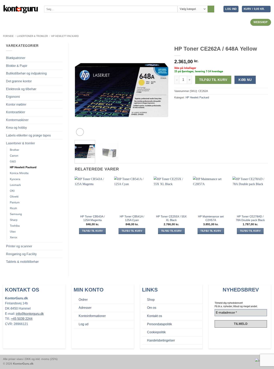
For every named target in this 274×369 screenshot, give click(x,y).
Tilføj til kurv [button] (92, 231)
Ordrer (83, 299)
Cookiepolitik (156, 332)
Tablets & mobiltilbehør (22, 261)
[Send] (211, 9)
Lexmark (15, 185)
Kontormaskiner (17, 120)
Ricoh (13, 208)
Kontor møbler (16, 104)
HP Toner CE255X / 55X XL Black (171, 218)
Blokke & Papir (16, 65)
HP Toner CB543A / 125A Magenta (92, 218)
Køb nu (245, 80)
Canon (14, 155)
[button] (230, 9)
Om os (151, 307)
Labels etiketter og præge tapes (28, 135)
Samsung (16, 214)
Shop (151, 299)
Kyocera (15, 179)
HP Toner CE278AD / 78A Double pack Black (250, 218)
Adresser (85, 307)
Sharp (13, 219)
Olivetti (14, 196)
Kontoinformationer (92, 316)
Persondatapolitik (159, 324)
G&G (13, 161)
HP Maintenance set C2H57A (211, 218)
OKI (12, 190)
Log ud (83, 324)
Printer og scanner (19, 246)
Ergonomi (13, 96)
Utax (13, 231)
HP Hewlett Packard (65, 36)
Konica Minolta (19, 173)
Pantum (15, 202)
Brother (14, 149)
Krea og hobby (16, 127)
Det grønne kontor (19, 81)
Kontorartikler (15, 112)
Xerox (13, 237)
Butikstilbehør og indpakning (26, 73)
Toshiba (15, 225)
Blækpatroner (15, 58)
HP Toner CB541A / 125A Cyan (132, 218)
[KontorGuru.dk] (20, 9)
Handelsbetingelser (161, 340)
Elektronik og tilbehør (21, 89)
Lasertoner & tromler (32, 36)
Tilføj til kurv (213, 80)
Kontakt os (154, 316)
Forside (8, 36)
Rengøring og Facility (21, 254)
